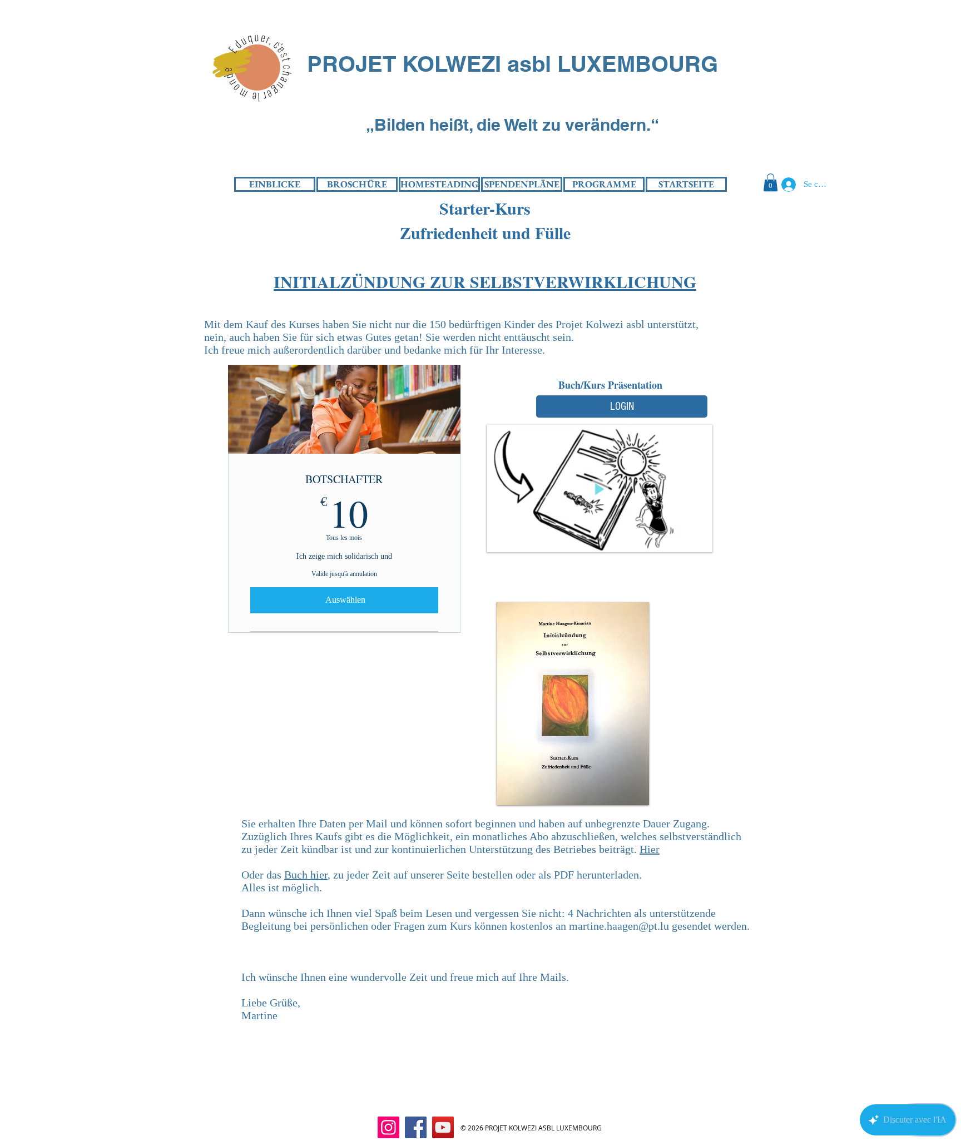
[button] (770, 182)
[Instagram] (388, 1127)
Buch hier (306, 875)
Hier (650, 849)
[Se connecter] (786, 184)
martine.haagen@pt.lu (619, 926)
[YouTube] (443, 1127)
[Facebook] (416, 1127)
